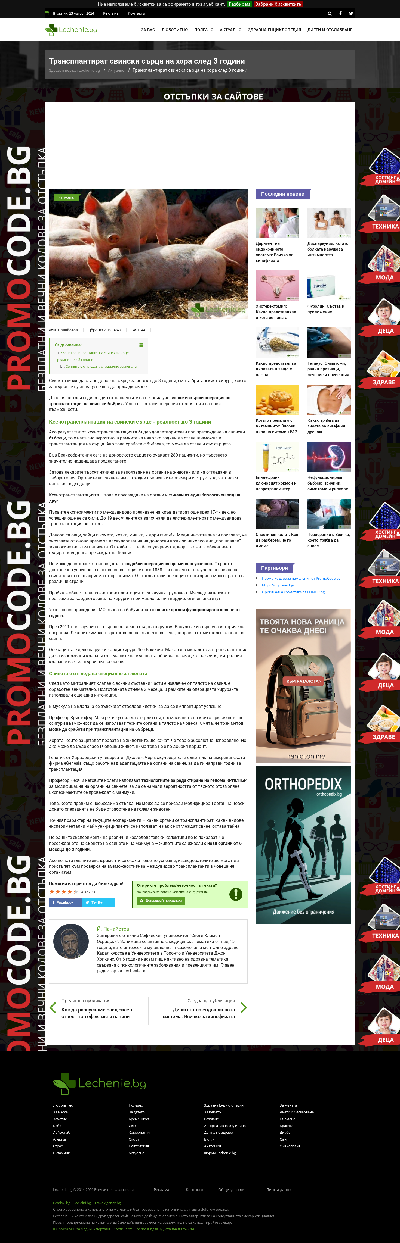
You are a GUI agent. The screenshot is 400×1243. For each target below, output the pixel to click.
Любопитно (175, 29)
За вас (148, 29)
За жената (288, 1105)
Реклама (111, 13)
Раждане (211, 1118)
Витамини (61, 1152)
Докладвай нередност (163, 900)
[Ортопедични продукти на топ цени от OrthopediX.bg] (303, 844)
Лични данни (279, 1189)
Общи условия (231, 1189)
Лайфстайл (62, 1132)
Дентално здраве (218, 1132)
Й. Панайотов (65, 330)
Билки (209, 1139)
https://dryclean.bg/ (278, 585)
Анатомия (212, 1146)
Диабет (286, 1132)
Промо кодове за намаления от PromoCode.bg (301, 578)
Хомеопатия (139, 1132)
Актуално (230, 29)
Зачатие (60, 1118)
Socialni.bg (82, 1202)
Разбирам (239, 4)
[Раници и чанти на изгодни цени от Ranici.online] (303, 685)
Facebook (64, 902)
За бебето (212, 1112)
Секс (132, 1125)
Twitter (97, 902)
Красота (286, 1125)
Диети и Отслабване (297, 1112)
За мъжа (60, 1112)
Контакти (136, 13)
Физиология (290, 1146)
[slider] (64, 891)
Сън (283, 1139)
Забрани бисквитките (278, 4)
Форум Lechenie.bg (220, 1152)
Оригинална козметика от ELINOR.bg (293, 591)
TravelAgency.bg (107, 1202)
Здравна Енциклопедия (224, 1105)
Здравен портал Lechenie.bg (74, 70)
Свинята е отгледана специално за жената (101, 366)
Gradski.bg (61, 1202)
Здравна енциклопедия (274, 29)
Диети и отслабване (329, 29)
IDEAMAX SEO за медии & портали (82, 1228)
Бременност (139, 1118)
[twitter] (351, 13)
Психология (139, 1146)
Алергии (60, 1139)
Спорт (134, 1139)
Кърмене (287, 1118)
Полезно (203, 29)
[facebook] (340, 13)
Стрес (58, 1146)
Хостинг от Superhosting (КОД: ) (153, 1228)
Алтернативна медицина (225, 1125)
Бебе (57, 1125)
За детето (137, 1112)
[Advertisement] (200, 148)
